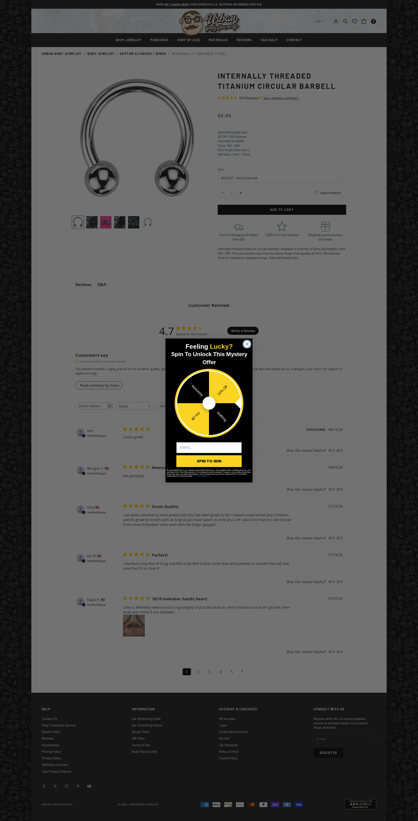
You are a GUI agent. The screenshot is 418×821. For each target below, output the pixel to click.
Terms (208, 476)
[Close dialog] (247, 344)
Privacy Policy (198, 476)
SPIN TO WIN (209, 461)
